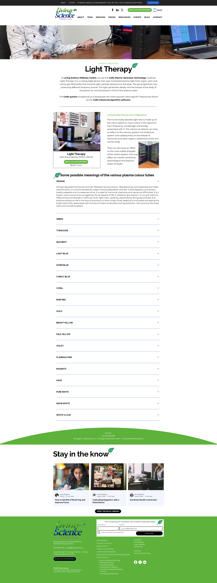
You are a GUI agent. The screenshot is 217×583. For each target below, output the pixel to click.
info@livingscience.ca (75, 548)
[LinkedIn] (117, 10)
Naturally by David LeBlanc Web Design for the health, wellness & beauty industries (68, 570)
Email (122, 525)
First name (102, 525)
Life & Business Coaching (109, 574)
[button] (90, 17)
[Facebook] (112, 10)
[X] (122, 10)
